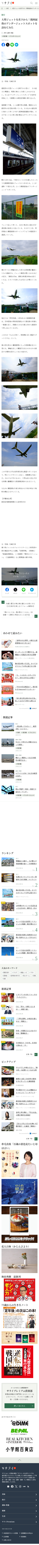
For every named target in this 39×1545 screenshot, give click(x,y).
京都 (34, 976)
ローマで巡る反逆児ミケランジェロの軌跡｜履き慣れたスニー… (26, 922)
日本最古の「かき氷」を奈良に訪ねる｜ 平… (26, 1044)
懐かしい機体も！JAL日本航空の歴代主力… (26, 759)
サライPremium (8, 1521)
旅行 (7, 8)
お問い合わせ (7, 1540)
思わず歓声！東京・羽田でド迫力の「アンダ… (26, 790)
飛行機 (5, 36)
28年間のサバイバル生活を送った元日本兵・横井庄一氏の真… (26, 906)
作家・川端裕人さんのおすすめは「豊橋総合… (26, 1031)
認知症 (5, 976)
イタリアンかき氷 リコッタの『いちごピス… (26, 995)
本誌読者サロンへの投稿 (11, 1533)
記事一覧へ (29, 1054)
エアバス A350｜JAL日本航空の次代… (26, 774)
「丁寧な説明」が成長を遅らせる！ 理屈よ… (26, 1019)
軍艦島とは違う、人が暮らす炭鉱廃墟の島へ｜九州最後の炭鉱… (26, 862)
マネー (32, 972)
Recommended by (24, 708)
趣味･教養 (10, 33)
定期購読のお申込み (27, 1533)
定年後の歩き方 (15, 976)
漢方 (4, 979)
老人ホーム (26, 976)
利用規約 (23, 1536)
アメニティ (32, 732)
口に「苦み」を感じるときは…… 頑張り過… (25, 1007)
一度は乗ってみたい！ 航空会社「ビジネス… (26, 727)
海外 (18, 732)
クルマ (15, 972)
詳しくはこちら (19, 1406)
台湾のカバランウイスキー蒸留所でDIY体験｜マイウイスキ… (26, 878)
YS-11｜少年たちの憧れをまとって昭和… (26, 743)
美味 (3, 1494)
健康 (3, 1510)
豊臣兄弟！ (6, 972)
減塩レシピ (24, 972)
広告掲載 (6, 1536)
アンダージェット (15, 36)
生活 (3, 1516)
